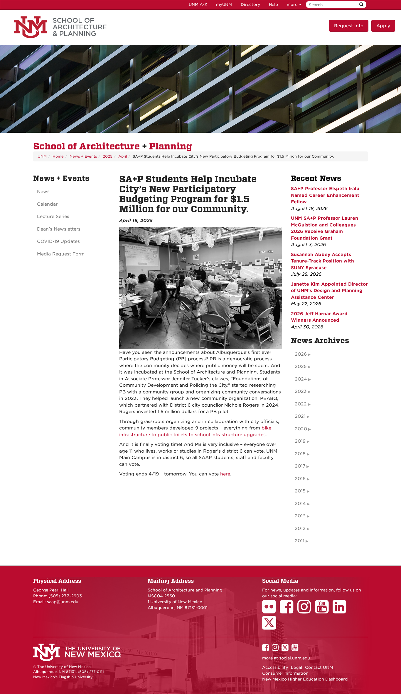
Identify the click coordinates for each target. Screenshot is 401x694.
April (122, 156)
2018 (300, 453)
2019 (300, 441)
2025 (107, 156)
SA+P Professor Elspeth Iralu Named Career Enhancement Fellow (325, 195)
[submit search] (361, 4)
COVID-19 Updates (58, 241)
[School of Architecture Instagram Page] (306, 610)
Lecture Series (53, 216)
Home (58, 156)
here (225, 474)
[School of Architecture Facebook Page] (288, 610)
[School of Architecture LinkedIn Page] (341, 610)
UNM (42, 156)
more (293, 4)
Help (273, 4)
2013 (300, 516)
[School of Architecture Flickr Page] (271, 610)
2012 (300, 528)
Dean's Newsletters (58, 229)
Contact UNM (319, 667)
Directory (250, 4)
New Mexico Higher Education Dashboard (305, 679)
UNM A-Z (198, 4)
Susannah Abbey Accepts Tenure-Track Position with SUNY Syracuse (322, 261)
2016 (300, 478)
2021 (300, 416)
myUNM (224, 4)
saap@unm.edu (62, 601)
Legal (296, 667)
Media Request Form (61, 254)
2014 (300, 503)
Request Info (348, 25)
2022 (301, 404)
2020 (301, 429)
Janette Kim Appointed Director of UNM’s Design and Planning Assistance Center (329, 291)
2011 (299, 540)
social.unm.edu (294, 658)
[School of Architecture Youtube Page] (324, 610)
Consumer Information (285, 673)
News (43, 191)
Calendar (47, 204)
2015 (300, 491)
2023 (301, 391)
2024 (301, 379)
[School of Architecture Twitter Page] (271, 626)
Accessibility (275, 667)
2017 (300, 466)
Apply (383, 25)
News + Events (83, 156)
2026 (301, 354)
